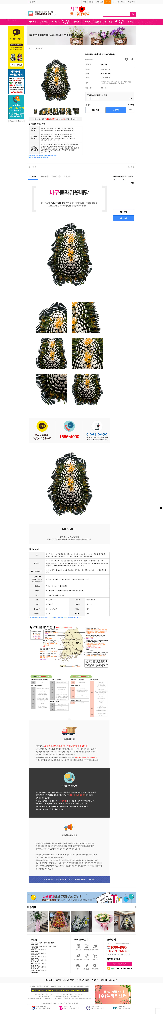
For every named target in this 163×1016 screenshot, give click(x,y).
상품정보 (33, 176)
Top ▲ (12, 121)
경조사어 (107, 2)
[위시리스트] (130, 110)
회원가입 (91, 2)
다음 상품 (129, 167)
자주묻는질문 (99, 2)
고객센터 (104, 980)
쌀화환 (130, 22)
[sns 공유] (131, 59)
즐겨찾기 (32, 2)
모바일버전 (113, 980)
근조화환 (43, 22)
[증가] (97, 98)
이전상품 (33, 167)
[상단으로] (158, 1011)
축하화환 (32, 22)
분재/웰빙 (108, 22)
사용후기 (44, 176)
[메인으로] (29, 48)
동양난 (76, 22)
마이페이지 (116, 2)
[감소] (88, 98)
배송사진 (81, 907)
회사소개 (49, 980)
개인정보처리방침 (83, 980)
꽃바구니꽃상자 (65, 22)
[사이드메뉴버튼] (161, 508)
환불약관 (95, 980)
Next (55, 14)
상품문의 (56, 176)
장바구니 (132, 2)
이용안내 (58, 980)
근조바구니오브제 (119, 22)
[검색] (133, 14)
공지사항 (34, 940)
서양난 (87, 22)
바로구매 (116, 110)
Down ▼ (20, 121)
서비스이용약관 (68, 980)
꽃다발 (54, 22)
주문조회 (123, 2)
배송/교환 (67, 176)
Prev (25, 14)
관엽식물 (97, 22)
